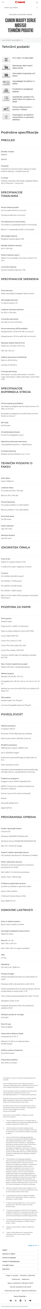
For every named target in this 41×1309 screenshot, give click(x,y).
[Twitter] (25, 1300)
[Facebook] (11, 1300)
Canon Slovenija (20, 1296)
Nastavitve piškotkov (28, 1291)
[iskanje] (3, 2)
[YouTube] (30, 1300)
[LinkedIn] (20, 1300)
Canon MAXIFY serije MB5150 (11, 40)
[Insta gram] (15, 1300)
